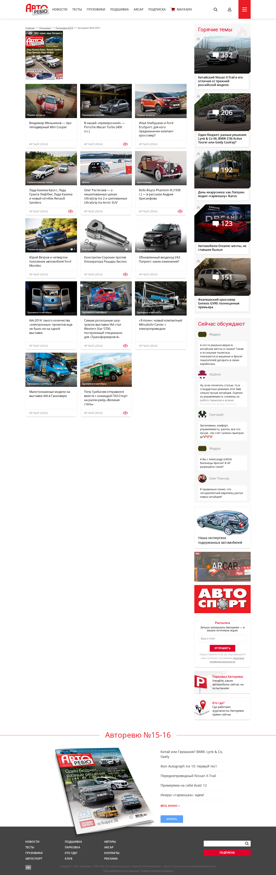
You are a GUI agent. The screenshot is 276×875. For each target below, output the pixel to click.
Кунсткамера (144, 182)
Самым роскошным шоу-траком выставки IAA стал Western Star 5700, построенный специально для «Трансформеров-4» (103, 328)
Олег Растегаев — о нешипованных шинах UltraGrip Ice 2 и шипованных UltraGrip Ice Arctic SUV (105, 196)
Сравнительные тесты (40, 182)
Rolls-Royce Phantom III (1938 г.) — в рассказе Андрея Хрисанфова (159, 194)
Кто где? (71, 853)
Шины (85, 182)
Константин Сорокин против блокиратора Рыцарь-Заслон (105, 259)
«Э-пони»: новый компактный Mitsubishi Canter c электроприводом (160, 324)
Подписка (157, 9)
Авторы (110, 841)
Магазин (184, 9)
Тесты (77, 9)
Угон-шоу (87, 249)
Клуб (68, 858)
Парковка (72, 847)
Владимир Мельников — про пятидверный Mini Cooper (50, 125)
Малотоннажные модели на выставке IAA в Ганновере (49, 394)
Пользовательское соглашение (121, 870)
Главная (30, 27)
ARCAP (138, 9)
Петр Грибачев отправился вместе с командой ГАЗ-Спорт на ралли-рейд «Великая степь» (105, 398)
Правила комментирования (157, 870)
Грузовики (96, 9)
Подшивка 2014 (64, 27)
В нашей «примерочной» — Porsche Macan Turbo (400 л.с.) (104, 127)
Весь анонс (169, 805)
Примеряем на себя (93, 115)
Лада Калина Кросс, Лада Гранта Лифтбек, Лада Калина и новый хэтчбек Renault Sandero (50, 196)
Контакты (111, 853)
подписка (227, 852)
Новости (59, 9)
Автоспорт (33, 858)
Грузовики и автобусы (39, 312)
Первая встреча (36, 115)
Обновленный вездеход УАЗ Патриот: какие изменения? (159, 259)
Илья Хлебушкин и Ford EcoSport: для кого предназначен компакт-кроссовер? (156, 129)
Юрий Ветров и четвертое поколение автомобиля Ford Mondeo (50, 261)
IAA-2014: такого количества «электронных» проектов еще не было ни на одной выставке (50, 326)
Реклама (111, 858)
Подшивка (119, 9)
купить (172, 819)
